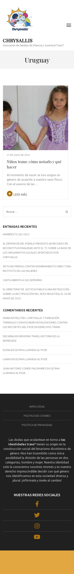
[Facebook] (37, 505)
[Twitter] (37, 516)
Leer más (20, 194)
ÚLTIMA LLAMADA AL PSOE (31, 350)
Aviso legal (37, 406)
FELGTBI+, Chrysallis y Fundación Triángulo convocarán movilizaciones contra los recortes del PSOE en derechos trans (35, 322)
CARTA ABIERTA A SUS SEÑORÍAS (22, 280)
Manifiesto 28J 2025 (16, 234)
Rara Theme (39, 561)
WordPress (37, 564)
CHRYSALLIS (18, 40)
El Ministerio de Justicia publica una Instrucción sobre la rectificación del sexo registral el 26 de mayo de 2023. (37, 294)
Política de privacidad (37, 424)
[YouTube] (37, 538)
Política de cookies (37, 415)
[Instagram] (37, 527)
